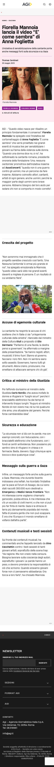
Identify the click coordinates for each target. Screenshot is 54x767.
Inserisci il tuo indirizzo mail (18, 657)
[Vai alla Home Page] (27, 4)
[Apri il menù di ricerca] (44, 4)
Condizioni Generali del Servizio (26, 671)
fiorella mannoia (10, 108)
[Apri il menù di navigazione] (4, 4)
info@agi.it (8, 733)
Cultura (12, 20)
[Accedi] (50, 4)
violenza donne (28, 108)
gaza (40, 108)
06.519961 (12, 727)
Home (4, 20)
